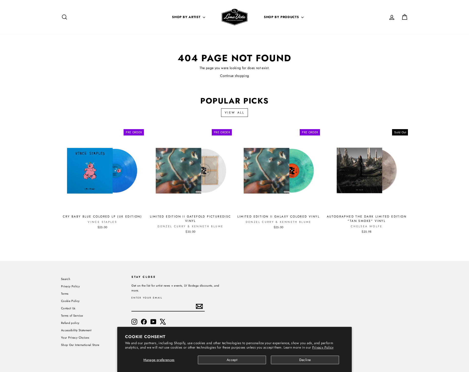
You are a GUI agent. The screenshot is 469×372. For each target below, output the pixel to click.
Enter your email (146, 298)
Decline (305, 359)
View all (235, 112)
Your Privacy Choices (75, 337)
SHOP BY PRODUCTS (282, 17)
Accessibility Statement (76, 330)
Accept (232, 359)
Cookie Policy (70, 301)
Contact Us (68, 308)
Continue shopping (234, 75)
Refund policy (70, 323)
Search (65, 279)
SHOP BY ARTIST (187, 17)
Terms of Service (72, 315)
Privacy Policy (323, 347)
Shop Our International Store (80, 345)
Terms (65, 293)
